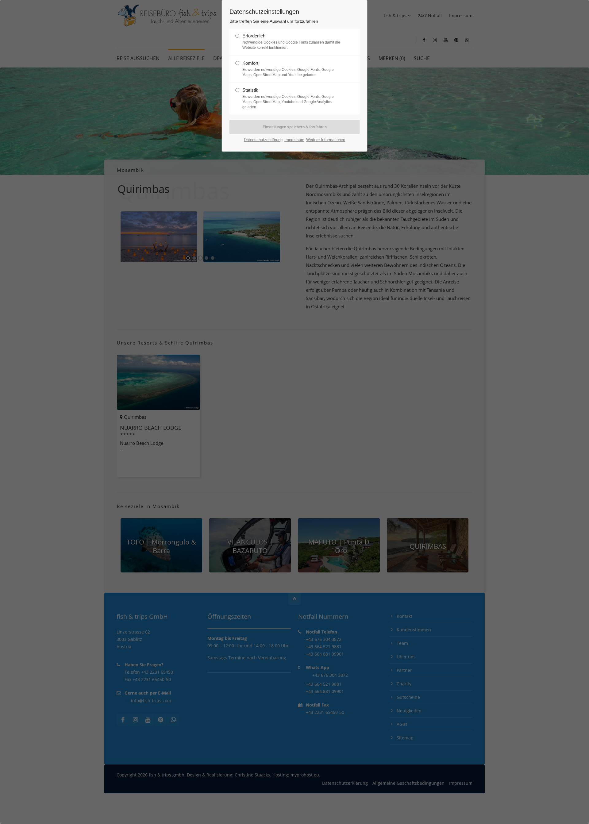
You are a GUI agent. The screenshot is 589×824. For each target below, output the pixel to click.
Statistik (288, 98)
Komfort (288, 68)
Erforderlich (291, 41)
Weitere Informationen (325, 139)
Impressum (294, 139)
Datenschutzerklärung (263, 139)
